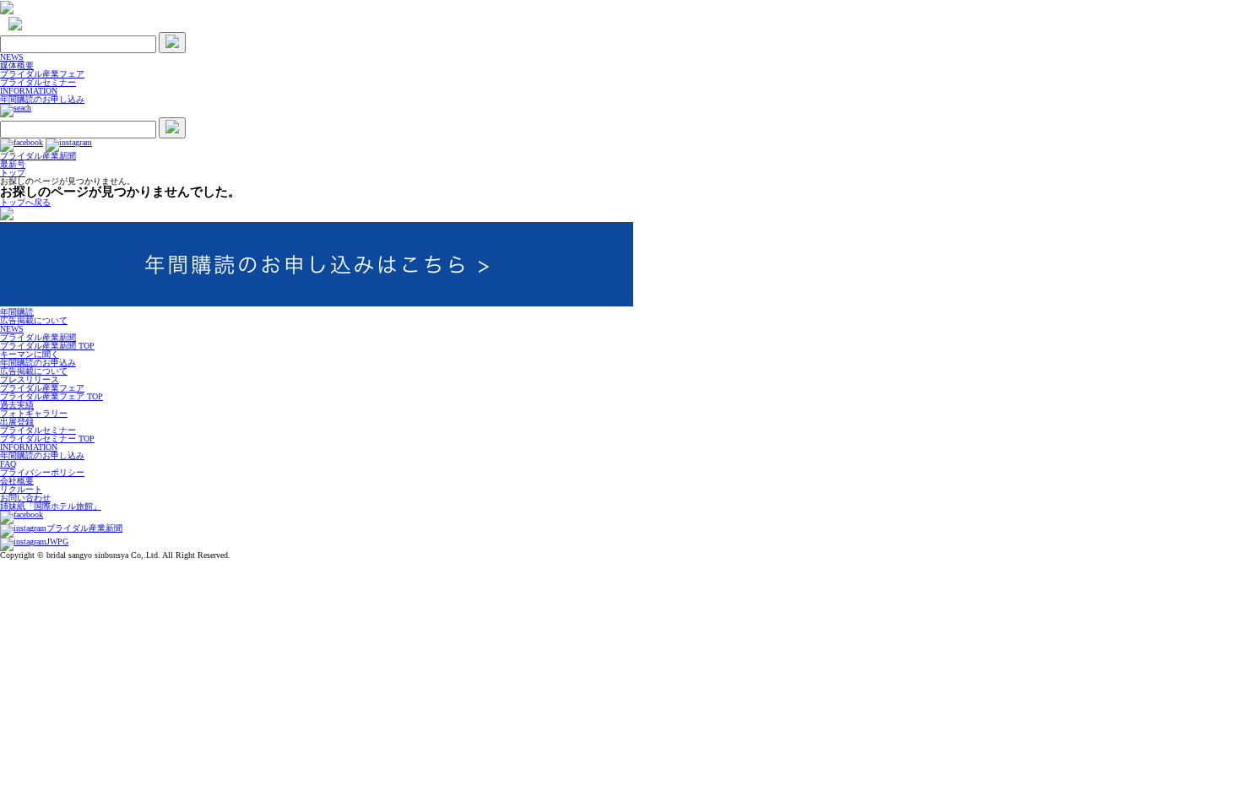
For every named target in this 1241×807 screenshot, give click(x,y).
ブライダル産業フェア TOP (51, 396)
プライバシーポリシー (42, 472)
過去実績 (17, 404)
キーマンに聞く (29, 354)
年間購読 (17, 312)
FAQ (8, 463)
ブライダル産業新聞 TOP (47, 345)
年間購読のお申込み (38, 362)
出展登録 (17, 421)
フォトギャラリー (34, 413)
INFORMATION (28, 90)
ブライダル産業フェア (42, 74)
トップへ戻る (25, 202)
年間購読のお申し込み (42, 99)
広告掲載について (34, 320)
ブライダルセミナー (38, 82)
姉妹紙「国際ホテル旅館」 (50, 506)
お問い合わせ (25, 497)
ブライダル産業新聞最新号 (38, 160)
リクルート (21, 489)
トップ (12, 172)
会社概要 (17, 480)
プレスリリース (29, 379)
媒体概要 (17, 65)
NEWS (12, 57)
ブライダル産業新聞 (38, 337)
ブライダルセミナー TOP (47, 438)
